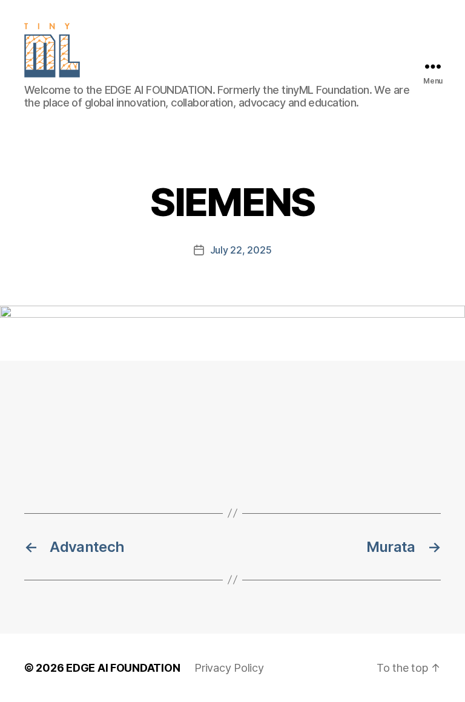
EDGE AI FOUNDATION (123, 667)
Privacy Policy (228, 667)
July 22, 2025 (241, 250)
